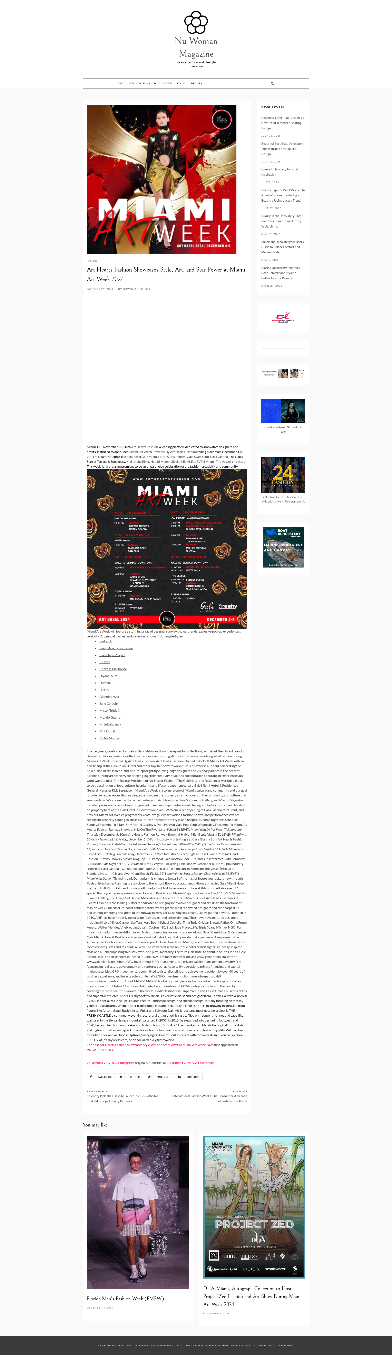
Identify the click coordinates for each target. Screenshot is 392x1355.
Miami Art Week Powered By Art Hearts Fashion (163, 452)
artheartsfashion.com (144, 932)
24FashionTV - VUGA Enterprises (110, 1063)
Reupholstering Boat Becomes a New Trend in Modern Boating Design (282, 123)
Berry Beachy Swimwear (116, 648)
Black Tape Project (112, 655)
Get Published (285, 1345)
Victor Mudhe (109, 738)
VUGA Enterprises (100, 1049)
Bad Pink (105, 641)
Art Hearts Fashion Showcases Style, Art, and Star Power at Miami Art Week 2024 (157, 1045)
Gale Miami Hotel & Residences (163, 456)
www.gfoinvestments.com (105, 981)
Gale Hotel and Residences (153, 893)
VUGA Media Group (231, 1345)
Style (181, 83)
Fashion (93, 260)
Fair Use (250, 1345)
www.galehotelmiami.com (215, 957)
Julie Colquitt (108, 703)
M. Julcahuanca (110, 724)
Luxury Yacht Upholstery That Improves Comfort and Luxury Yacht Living (281, 221)
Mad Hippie (131, 898)
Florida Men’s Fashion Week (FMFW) (125, 1299)
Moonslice (148, 898)
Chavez (104, 662)
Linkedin (193, 1077)
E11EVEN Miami (203, 461)
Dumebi (105, 683)
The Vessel (223, 461)
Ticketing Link (175, 864)
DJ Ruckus (94, 864)
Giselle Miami (180, 461)
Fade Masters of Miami (179, 898)
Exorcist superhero (274, 427)
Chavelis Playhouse (113, 669)
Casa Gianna (219, 456)
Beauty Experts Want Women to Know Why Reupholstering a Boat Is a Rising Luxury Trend (283, 195)
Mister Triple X (109, 710)
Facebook (105, 1077)
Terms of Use (265, 1345)
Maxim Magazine (185, 893)
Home (120, 83)
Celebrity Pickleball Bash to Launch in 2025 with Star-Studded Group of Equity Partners (123, 1098)
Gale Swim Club (198, 456)
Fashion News (139, 83)
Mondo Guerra (109, 717)
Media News (163, 83)
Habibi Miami (159, 461)
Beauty (197, 83)
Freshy (104, 689)
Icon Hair (115, 898)
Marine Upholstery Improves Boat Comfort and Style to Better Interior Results (280, 273)
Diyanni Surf (108, 676)
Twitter (134, 1077)
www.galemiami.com (101, 961)
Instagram (184, 932)
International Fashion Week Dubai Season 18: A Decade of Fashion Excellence (209, 1098)
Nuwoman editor (136, 288)
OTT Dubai (107, 731)
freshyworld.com (115, 1040)
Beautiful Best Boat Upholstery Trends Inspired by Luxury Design (282, 149)
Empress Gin (207, 893)
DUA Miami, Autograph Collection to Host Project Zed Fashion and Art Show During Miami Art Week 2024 (252, 1296)
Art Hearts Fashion (144, 447)
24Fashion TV (271, 497)
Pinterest (163, 1077)
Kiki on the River (137, 461)
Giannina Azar (109, 696)
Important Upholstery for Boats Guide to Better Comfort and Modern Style (282, 247)
